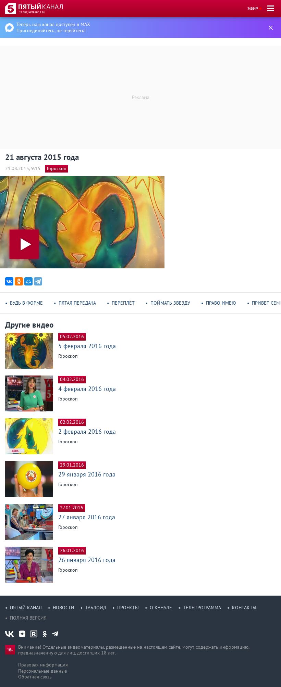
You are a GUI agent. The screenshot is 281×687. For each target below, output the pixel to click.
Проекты (128, 608)
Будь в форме (26, 303)
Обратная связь (35, 677)
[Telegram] (38, 281)
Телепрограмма (202, 608)
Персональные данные (42, 671)
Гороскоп (56, 168)
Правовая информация (43, 665)
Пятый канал (26, 608)
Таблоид (95, 608)
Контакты (244, 608)
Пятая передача (77, 303)
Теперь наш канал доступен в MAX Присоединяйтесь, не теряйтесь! (53, 27)
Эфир (252, 8)
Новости (63, 608)
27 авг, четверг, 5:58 (32, 12)
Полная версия (28, 618)
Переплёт (123, 303)
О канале (161, 608)
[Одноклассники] (19, 281)
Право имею (221, 303)
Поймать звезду (170, 303)
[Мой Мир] (28, 281)
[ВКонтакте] (9, 281)
